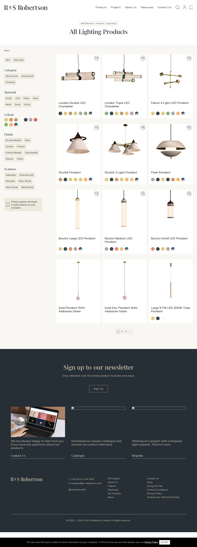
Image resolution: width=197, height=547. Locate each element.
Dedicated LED (27, 175)
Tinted (20, 159)
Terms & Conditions (157, 489)
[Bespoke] (159, 432)
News (111, 497)
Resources (113, 489)
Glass (35, 98)
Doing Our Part (155, 485)
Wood (27, 104)
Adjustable (11, 175)
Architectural (27, 76)
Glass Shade (12, 187)
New (8, 60)
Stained (9, 159)
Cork (18, 98)
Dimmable (10, 181)
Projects (112, 485)
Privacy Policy (154, 493)
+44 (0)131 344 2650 (82, 479)
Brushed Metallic (13, 140)
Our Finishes (114, 493)
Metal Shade (27, 187)
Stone (17, 104)
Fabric (26, 98)
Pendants (10, 82)
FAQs (150, 482)
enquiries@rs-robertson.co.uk (86, 483)
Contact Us (153, 478)
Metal (8, 104)
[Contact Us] (38, 432)
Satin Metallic (31, 152)
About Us (113, 482)
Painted (21, 146)
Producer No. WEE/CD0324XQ (163, 497)
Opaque (9, 146)
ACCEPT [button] (164, 542)
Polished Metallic (13, 152)
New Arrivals (12, 76)
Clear (27, 140)
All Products (114, 478)
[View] (98, 432)
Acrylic (9, 98)
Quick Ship (19, 60)
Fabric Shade (25, 181)
